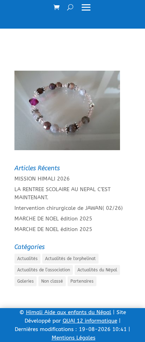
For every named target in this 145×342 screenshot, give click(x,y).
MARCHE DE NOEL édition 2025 (53, 219)
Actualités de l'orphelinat (70, 258)
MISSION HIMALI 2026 (42, 179)
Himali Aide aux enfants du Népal (68, 312)
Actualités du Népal (97, 269)
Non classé (52, 281)
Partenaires (82, 281)
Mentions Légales (73, 338)
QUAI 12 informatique (90, 321)
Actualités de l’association (43, 269)
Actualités (27, 258)
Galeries (25, 281)
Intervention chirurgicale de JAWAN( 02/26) (68, 208)
